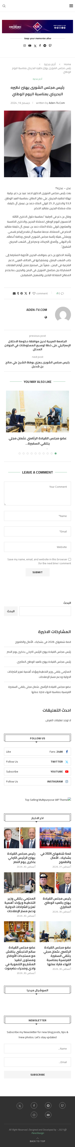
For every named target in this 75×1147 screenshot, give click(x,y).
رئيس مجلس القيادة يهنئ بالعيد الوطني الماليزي (44, 661)
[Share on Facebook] (29, 293)
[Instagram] (24, 46)
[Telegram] (44, 46)
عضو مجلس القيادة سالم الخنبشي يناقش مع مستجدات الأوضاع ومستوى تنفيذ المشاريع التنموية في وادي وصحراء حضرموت (20, 957)
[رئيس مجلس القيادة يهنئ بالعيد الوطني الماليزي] (55, 882)
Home (67, 64)
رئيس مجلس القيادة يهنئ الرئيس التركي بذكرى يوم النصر (39, 651)
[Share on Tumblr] (18, 293)
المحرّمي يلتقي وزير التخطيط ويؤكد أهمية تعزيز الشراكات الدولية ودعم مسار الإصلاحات (39, 674)
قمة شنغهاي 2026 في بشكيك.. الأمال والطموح (43, 641)
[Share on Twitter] (25, 293)
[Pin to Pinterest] (21, 293)
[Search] (4, 6)
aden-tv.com (57, 102)
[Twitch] (50, 46)
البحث (67, 602)
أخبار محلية (50, 64)
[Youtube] (29, 46)
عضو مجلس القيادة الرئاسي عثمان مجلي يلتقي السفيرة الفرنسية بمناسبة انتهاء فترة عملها (39, 689)
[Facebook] (40, 46)
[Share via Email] (14, 293)
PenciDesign (37, 1133)
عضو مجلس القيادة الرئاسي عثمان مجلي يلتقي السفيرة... (38, 440)
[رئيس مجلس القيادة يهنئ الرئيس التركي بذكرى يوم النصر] (19, 837)
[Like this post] (34, 293)
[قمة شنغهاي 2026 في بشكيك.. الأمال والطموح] (55, 837)
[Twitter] (35, 46)
